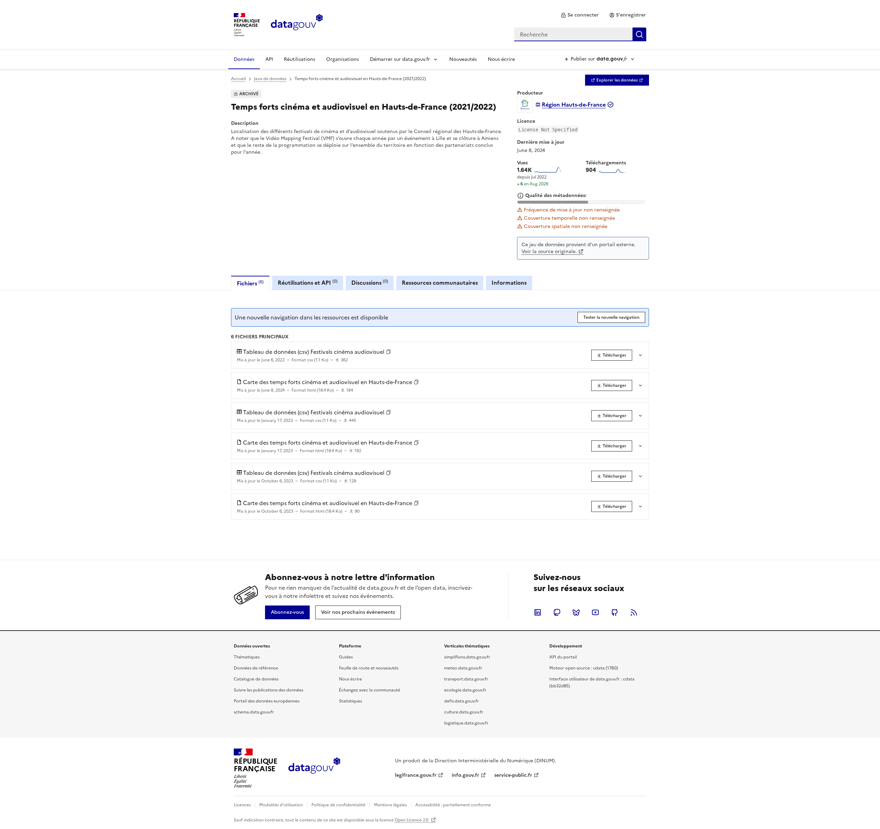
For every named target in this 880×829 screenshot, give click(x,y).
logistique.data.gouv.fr (466, 723)
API (269, 59)
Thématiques (247, 657)
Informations (509, 283)
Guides (346, 657)
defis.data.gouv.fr (461, 701)
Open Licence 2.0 (412, 820)
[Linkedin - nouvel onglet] (537, 612)
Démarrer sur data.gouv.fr (400, 59)
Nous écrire (501, 59)
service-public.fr (513, 775)
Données (244, 59)
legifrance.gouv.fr (416, 775)
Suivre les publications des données (268, 690)
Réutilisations (299, 59)
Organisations (342, 59)
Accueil (238, 79)
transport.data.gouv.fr (466, 679)
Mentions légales (390, 805)
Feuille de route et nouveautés (368, 668)
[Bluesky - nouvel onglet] (576, 612)
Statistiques (350, 701)
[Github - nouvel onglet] (615, 612)
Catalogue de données (256, 679)
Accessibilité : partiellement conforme (453, 805)
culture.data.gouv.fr (463, 712)
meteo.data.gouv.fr (463, 668)
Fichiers (250, 283)
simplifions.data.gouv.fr (467, 657)
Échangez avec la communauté (369, 690)
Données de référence (256, 668)
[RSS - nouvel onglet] (634, 612)
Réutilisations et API (308, 282)
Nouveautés (463, 59)
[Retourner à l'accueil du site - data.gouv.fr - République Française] (314, 768)
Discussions (369, 282)
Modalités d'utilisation (281, 805)
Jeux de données (270, 79)
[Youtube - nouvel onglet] (595, 612)
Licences (242, 805)
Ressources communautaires (440, 283)
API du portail (563, 657)
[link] (580, 15)
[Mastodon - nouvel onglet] (557, 612)
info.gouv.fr (465, 775)
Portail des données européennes (266, 701)
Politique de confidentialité (338, 805)
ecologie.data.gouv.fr (465, 690)
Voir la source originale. (549, 251)
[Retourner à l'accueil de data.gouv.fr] (297, 24)
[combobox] (580, 34)
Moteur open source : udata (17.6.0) (583, 668)
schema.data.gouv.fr (254, 712)
